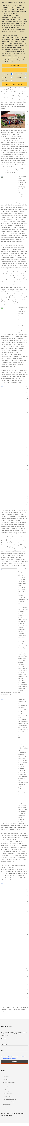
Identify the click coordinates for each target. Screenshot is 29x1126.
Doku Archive (7, 1096)
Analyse (4, 77)
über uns (5, 1085)
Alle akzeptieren (14, 65)
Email (2, 1050)
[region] (14, 43)
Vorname (3, 1038)
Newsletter (6, 1076)
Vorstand (7, 1087)
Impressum (6, 1079)
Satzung (7, 1091)
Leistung (18, 77)
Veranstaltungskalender (9, 1099)
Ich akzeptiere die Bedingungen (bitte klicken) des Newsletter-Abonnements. (13, 1057)
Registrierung (6, 1104)
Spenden (7, 1089)
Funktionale (19, 74)
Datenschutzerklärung (9, 1082)
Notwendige (5, 74)
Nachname (4, 1044)
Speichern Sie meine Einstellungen (14, 84)
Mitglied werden (7, 1093)
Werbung (4, 80)
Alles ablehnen (14, 70)
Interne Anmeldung (8, 1102)
